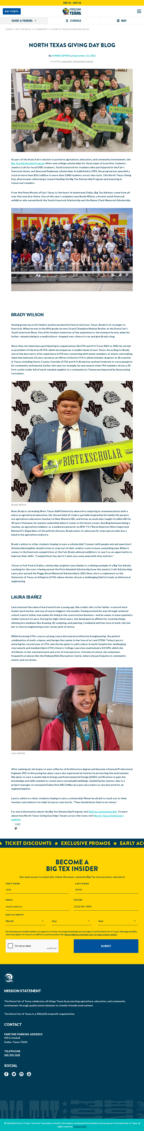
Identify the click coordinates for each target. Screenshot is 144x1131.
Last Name (82, 883)
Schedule (75, 21)
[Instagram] (21, 1074)
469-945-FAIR (12, 1054)
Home (9, 29)
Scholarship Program (83, 61)
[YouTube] (29, 1074)
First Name (13, 883)
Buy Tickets (12, 11)
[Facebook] (6, 1074)
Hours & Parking (22, 21)
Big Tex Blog (23, 29)
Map (123, 21)
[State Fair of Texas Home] (72, 11)
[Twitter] (14, 1074)
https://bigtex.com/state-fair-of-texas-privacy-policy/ (90, 934)
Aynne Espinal (61, 55)
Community (41, 29)
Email (9, 900)
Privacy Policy (80, 1126)
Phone (78, 900)
